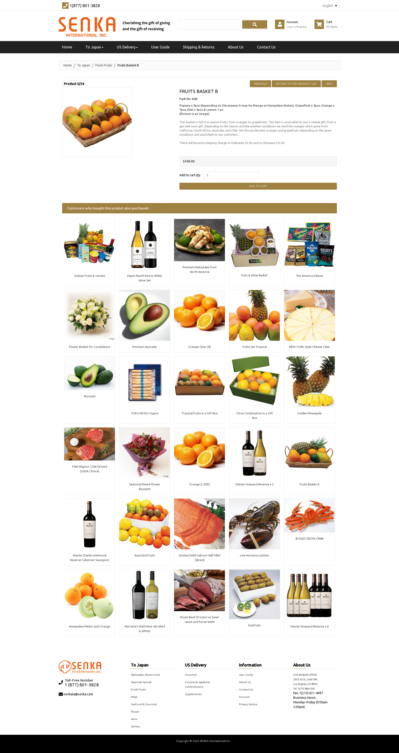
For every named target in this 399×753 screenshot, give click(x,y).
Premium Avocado (144, 346)
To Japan (83, 65)
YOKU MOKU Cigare (144, 413)
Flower (135, 711)
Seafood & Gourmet (144, 704)
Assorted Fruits (145, 555)
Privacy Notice (248, 704)
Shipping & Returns (199, 47)
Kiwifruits (254, 625)
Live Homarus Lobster (254, 555)
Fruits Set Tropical (254, 346)
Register (302, 26)
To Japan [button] (93, 47)
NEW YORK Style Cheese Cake (309, 346)
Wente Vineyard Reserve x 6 (309, 626)
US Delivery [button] (126, 47)
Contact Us (266, 47)
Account (244, 696)
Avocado (90, 396)
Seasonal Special (141, 682)
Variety (135, 726)
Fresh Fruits (103, 65)
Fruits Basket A (309, 484)
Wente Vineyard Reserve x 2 (255, 484)
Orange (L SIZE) (199, 484)
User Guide (160, 47)
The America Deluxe (309, 275)
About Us (236, 47)
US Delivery (195, 665)
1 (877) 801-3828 (82, 684)
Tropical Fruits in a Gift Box (200, 413)
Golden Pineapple (309, 413)
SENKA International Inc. (215, 740)
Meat (134, 696)
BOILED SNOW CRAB (309, 538)
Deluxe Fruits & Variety (89, 275)
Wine (134, 718)
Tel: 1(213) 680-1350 (303, 688)
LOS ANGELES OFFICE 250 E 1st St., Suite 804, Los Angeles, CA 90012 (305, 679)
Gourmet (191, 674)
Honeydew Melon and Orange (89, 626)
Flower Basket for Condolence (89, 346)
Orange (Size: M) (199, 346)
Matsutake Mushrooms (145, 674)
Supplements (193, 694)
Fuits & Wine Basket (254, 275)
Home (67, 65)
